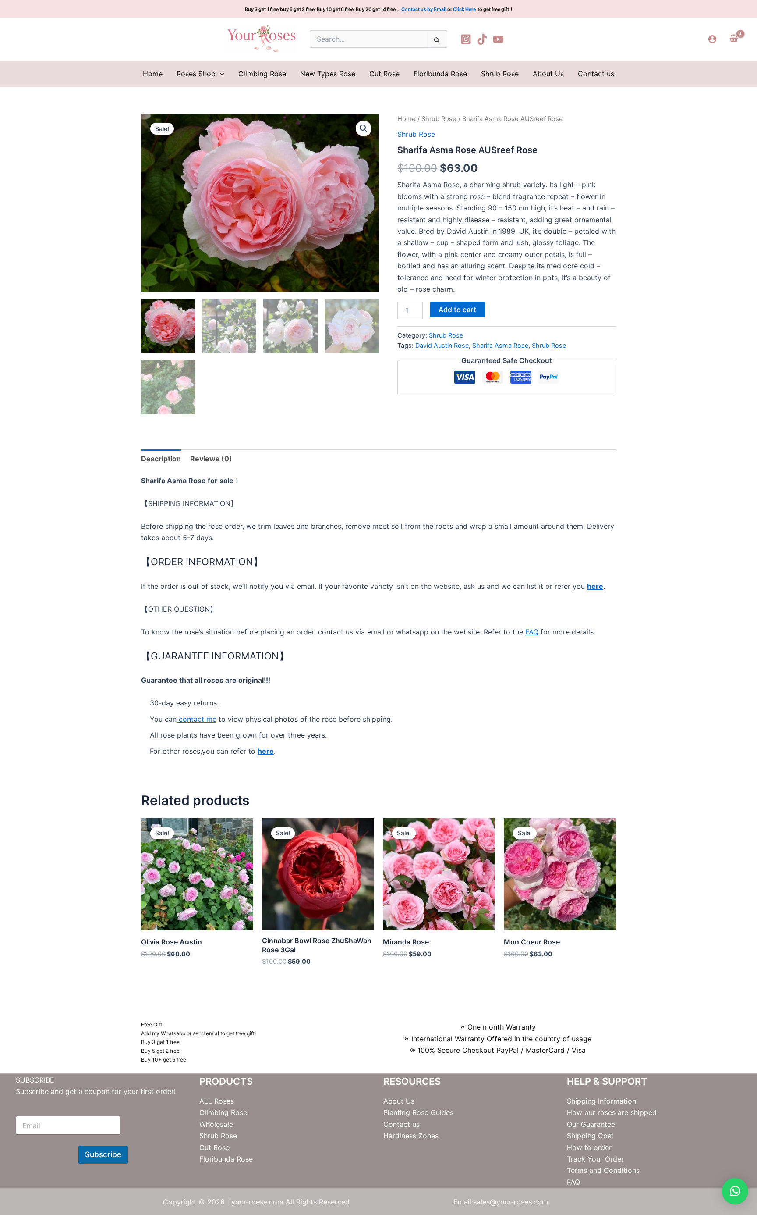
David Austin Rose (442, 345)
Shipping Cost (590, 1135)
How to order (589, 1147)
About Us (548, 73)
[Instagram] (465, 39)
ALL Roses (216, 1101)
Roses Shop (196, 73)
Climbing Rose (262, 73)
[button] (220, 74)
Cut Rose (384, 73)
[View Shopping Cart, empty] (733, 39)
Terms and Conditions (603, 1170)
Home (153, 73)
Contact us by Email (423, 9)
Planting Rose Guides (418, 1112)
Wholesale (216, 1124)
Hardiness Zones (411, 1135)
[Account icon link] (712, 39)
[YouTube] (498, 39)
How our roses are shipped (612, 1112)
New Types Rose (327, 73)
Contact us (596, 73)
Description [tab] (161, 458)
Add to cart (457, 309)
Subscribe (103, 1154)
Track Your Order (595, 1158)
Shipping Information (601, 1101)
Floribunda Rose (440, 73)
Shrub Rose (500, 73)
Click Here (465, 9)
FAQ (531, 631)
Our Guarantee (591, 1124)
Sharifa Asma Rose (500, 345)
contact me (196, 719)
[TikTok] (482, 39)
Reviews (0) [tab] (211, 458)
